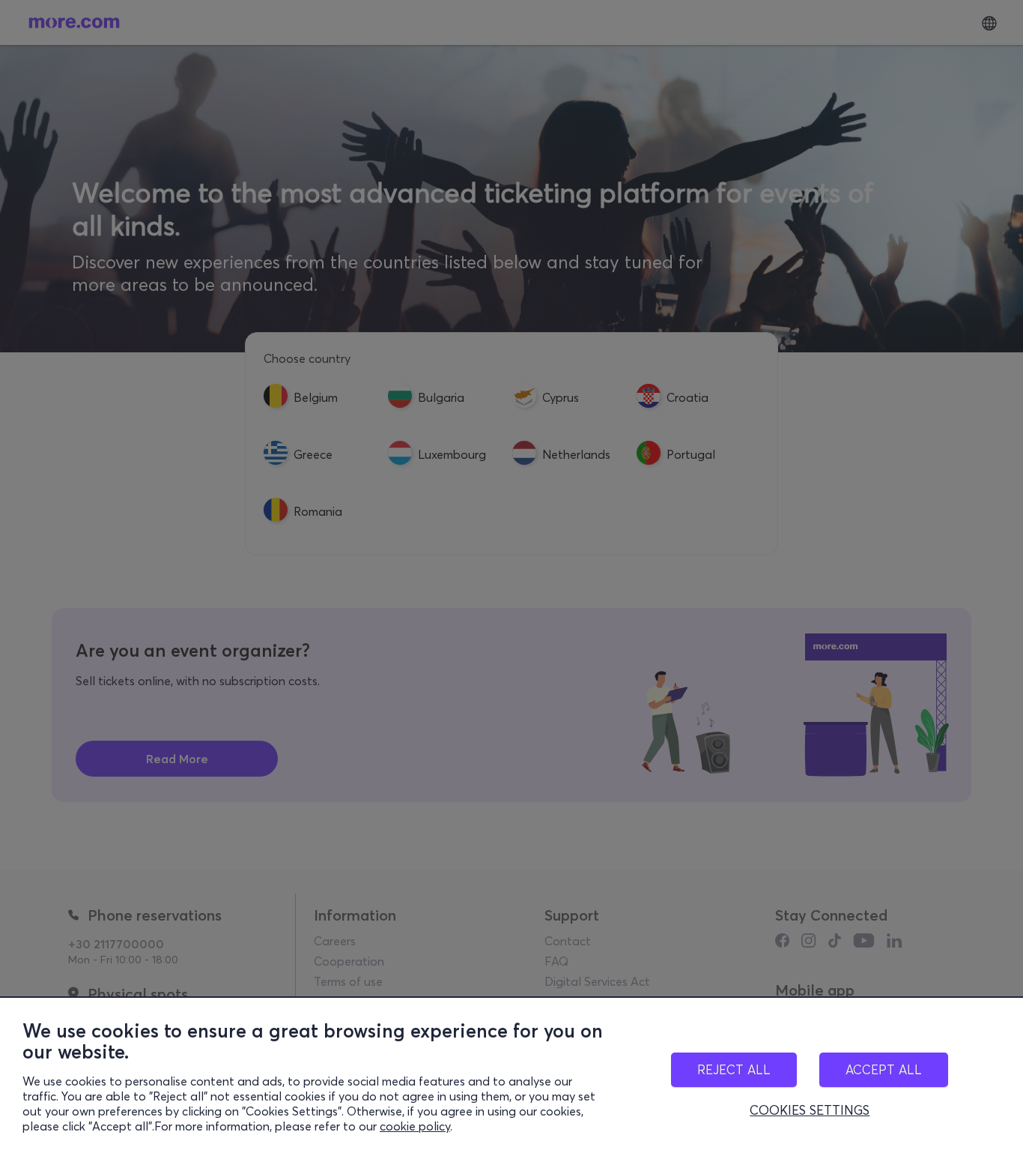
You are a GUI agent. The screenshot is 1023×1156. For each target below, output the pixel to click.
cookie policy (415, 1126)
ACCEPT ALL (884, 1069)
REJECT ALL (734, 1069)
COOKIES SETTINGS (809, 1110)
